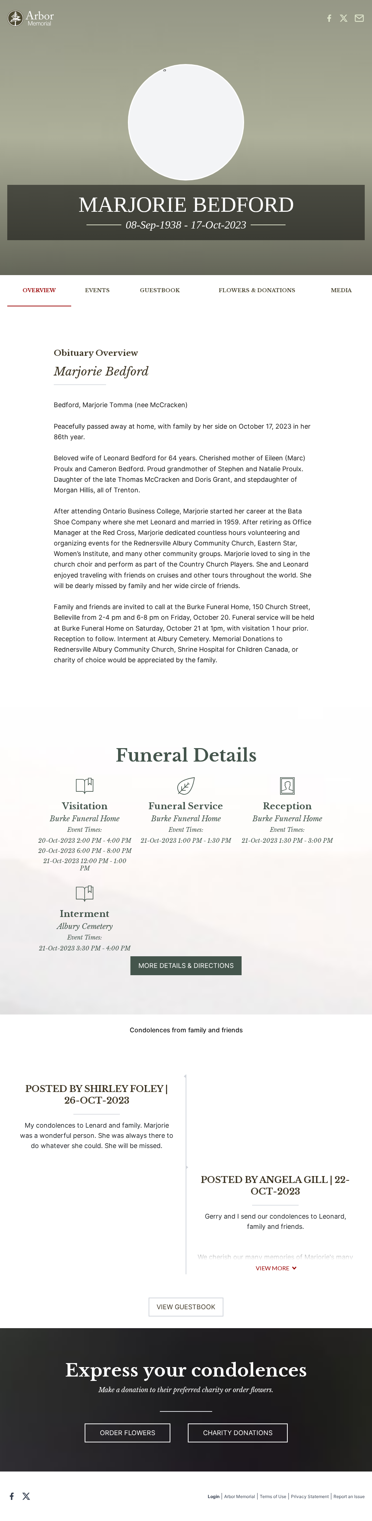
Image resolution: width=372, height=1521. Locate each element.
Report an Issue (349, 1496)
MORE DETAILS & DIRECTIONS (186, 965)
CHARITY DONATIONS (237, 1433)
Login (213, 1496)
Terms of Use (273, 1496)
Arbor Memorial (239, 1496)
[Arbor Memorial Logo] (30, 18)
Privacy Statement (310, 1496)
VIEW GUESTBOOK (186, 1307)
